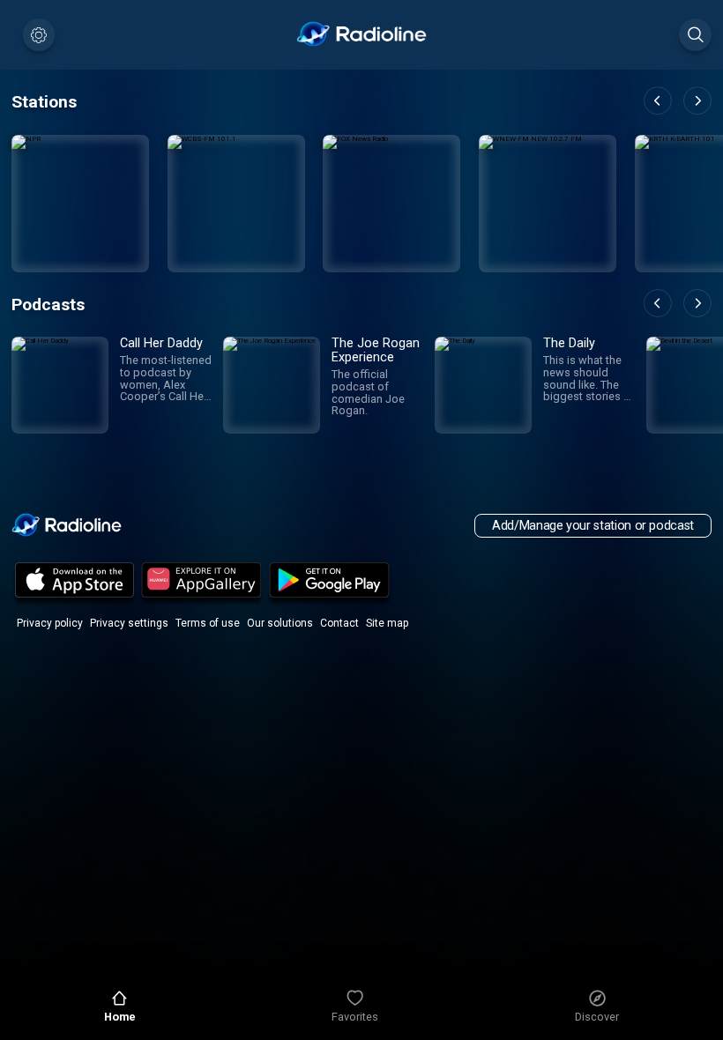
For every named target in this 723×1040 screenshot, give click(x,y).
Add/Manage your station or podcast (593, 525)
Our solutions (280, 623)
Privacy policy (50, 623)
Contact (339, 623)
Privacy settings (129, 623)
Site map (387, 623)
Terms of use (207, 623)
